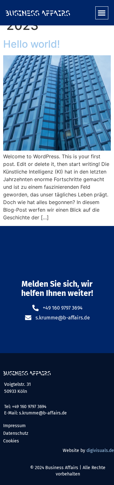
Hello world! (31, 44)
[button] (101, 12)
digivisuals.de (100, 450)
